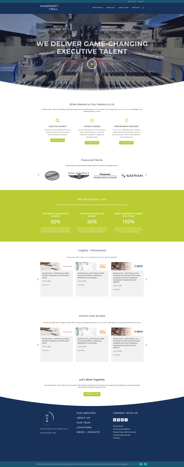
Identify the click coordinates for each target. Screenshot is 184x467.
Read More (45, 285)
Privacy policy (134, 464)
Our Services (86, 413)
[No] (182, 464)
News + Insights (88, 432)
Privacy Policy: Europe (121, 435)
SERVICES (110, 7)
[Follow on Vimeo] (118, 419)
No (145, 464)
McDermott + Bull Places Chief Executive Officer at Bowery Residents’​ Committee (55, 275)
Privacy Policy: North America (124, 432)
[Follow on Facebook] (126, 419)
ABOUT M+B (123, 7)
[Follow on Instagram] (122, 419)
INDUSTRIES (97, 7)
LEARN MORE (57, 140)
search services (124, 109)
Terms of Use (118, 426)
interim (107, 109)
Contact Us (141, 1)
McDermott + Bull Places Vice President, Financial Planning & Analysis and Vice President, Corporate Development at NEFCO (91, 277)
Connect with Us (125, 413)
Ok (141, 464)
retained (96, 109)
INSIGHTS (136, 7)
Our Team (83, 422)
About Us (83, 417)
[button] (38, 175)
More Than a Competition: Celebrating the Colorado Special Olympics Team (127, 284)
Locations (84, 427)
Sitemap (116, 438)
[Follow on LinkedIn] (114, 419)
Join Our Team (132, 1)
